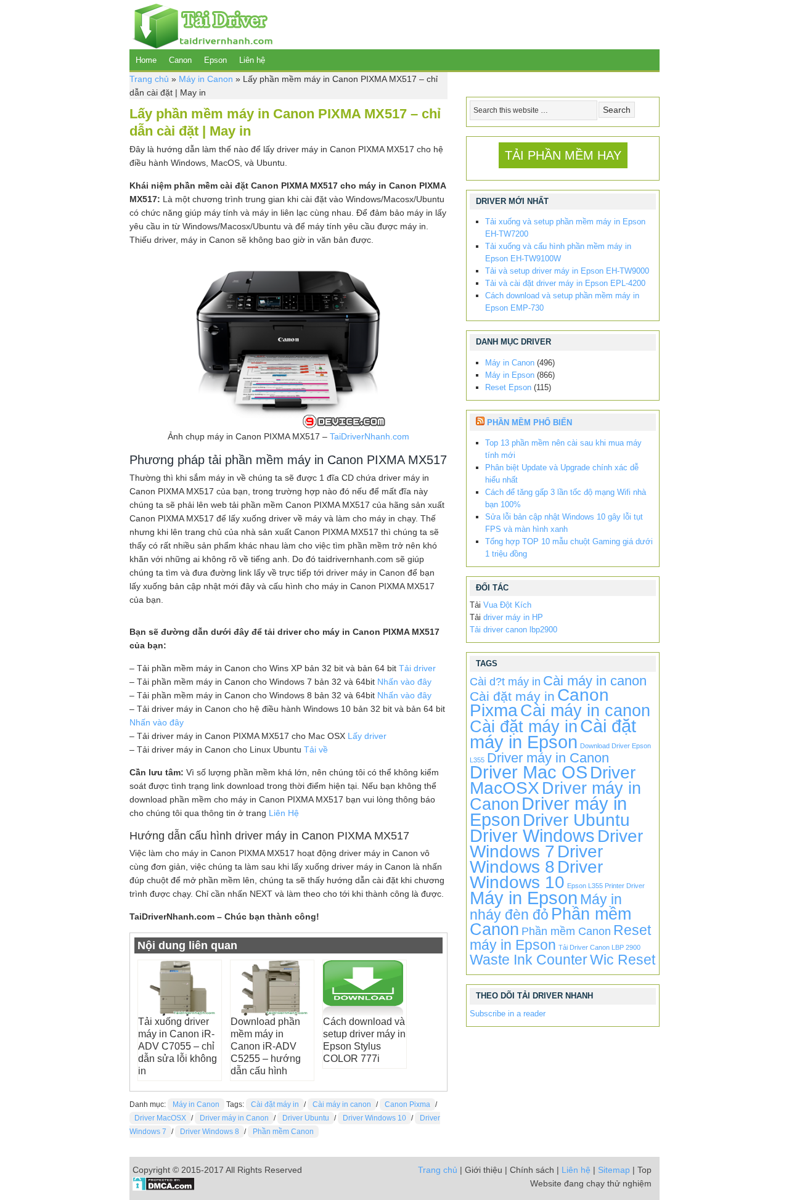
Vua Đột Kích (507, 605)
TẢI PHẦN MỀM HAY (563, 155)
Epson (215, 60)
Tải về (316, 749)
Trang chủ (149, 79)
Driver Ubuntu (305, 1118)
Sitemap (614, 1170)
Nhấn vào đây (404, 682)
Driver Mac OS (528, 772)
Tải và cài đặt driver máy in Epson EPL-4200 (565, 283)
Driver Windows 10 (374, 1118)
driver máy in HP (513, 617)
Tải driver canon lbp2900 (513, 629)
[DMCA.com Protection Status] (164, 1188)
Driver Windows (532, 835)
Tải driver (417, 668)
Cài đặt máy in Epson (553, 734)
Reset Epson (508, 387)
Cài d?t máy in (505, 682)
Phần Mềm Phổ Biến (529, 422)
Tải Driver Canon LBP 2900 (599, 947)
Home (146, 60)
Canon (180, 60)
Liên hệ (252, 60)
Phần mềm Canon (283, 1131)
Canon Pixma (407, 1104)
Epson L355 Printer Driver (606, 885)
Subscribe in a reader (508, 1013)
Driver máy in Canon (234, 1118)
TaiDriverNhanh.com (369, 436)
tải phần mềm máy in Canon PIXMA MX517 (327, 460)
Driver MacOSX (160, 1118)
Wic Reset (622, 960)
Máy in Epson (509, 375)
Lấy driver (367, 736)
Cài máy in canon (342, 1104)
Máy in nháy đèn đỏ (546, 907)
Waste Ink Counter (528, 960)
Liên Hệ (284, 813)
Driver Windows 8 (209, 1131)
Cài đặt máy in (275, 1104)
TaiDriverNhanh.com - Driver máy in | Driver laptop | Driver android (200, 24)
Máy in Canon (206, 79)
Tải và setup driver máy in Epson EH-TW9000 (567, 271)
